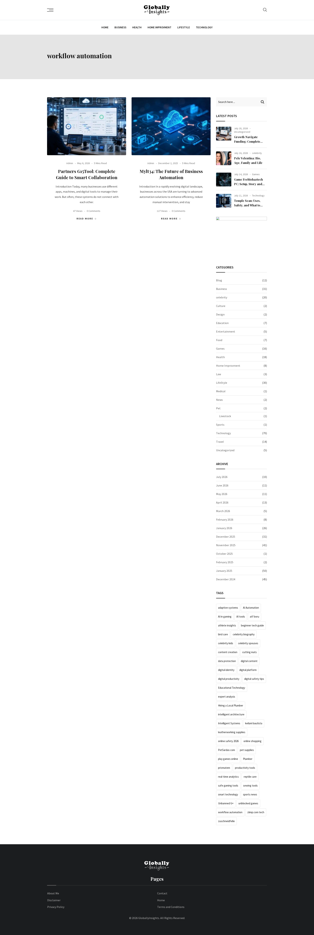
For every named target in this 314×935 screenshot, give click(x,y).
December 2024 (225, 579)
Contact (162, 893)
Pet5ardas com (226, 750)
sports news (250, 794)
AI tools (240, 616)
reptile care (250, 776)
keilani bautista (253, 723)
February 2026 (224, 519)
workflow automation (230, 812)
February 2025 (224, 562)
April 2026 (222, 502)
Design (220, 314)
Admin (69, 163)
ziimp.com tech (255, 812)
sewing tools (250, 785)
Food (219, 340)
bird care (223, 634)
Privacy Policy (55, 907)
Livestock (225, 416)
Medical (221, 391)
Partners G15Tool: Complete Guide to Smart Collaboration (86, 174)
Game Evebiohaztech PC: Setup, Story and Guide (248, 184)
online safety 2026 (228, 741)
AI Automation (251, 607)
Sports (220, 424)
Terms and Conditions (170, 907)
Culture (220, 306)
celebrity (257, 153)
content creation (227, 652)
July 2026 (222, 477)
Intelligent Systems (229, 723)
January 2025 (224, 571)
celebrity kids (225, 643)
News (219, 400)
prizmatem (224, 767)
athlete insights (227, 625)
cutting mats (249, 652)
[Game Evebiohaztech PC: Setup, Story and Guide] (223, 179)
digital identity (226, 670)
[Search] (265, 10)
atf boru (254, 616)
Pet (218, 408)
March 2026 (223, 511)
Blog (219, 280)
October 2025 (224, 553)
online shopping (252, 741)
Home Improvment (159, 27)
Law (218, 374)
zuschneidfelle (226, 821)
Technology (204, 27)
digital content (249, 661)
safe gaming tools (228, 785)
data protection (227, 661)
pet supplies (247, 750)
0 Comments (93, 211)
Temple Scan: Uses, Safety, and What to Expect (247, 205)
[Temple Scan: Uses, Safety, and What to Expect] (223, 201)
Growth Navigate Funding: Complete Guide (247, 141)
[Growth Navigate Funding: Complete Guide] (223, 133)
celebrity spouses (248, 643)
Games (256, 174)
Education (222, 323)
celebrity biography (244, 634)
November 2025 (226, 545)
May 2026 (221, 494)
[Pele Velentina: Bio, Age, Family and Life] (223, 158)
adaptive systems (228, 607)
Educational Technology (231, 687)
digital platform (248, 670)
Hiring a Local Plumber (230, 705)
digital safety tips (254, 679)
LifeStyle (183, 27)
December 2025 (225, 536)
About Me (53, 893)
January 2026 (224, 528)
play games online (228, 759)
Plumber (247, 759)
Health (137, 27)
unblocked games (248, 803)
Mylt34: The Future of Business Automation (171, 174)
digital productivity (228, 679)
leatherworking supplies (231, 732)
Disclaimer (54, 900)
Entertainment (225, 331)
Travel (220, 441)
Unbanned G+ (226, 803)
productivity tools (245, 767)
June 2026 (222, 485)
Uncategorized (242, 131)
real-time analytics (228, 776)
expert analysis (226, 696)
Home (104, 27)
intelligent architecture (231, 714)
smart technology (228, 794)
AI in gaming (225, 616)
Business (120, 27)
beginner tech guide (252, 625)
